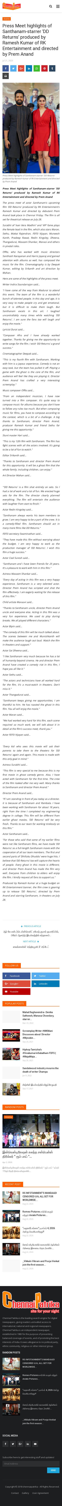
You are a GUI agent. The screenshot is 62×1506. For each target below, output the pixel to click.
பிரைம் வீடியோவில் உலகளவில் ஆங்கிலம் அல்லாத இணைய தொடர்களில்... (41, 1246)
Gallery (25, 1492)
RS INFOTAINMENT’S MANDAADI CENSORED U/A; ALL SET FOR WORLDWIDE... (39, 1196)
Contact (15, 1492)
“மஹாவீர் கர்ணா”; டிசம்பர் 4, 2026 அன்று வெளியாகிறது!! (38, 1230)
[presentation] (47, 1120)
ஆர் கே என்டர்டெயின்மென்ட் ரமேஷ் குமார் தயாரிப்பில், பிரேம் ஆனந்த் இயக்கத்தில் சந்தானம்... (31, 933)
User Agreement (40, 1492)
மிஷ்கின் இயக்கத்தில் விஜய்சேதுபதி (39, 1084)
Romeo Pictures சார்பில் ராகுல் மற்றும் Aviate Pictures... (37, 1213)
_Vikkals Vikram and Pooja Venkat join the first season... (40, 1263)
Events (7, 19)
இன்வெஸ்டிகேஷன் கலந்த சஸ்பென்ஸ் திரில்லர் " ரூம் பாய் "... (27, 1154)
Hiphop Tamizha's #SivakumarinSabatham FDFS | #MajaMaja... (39, 1053)
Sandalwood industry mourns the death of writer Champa (40, 1070)
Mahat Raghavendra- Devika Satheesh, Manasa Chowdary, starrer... (38, 1016)
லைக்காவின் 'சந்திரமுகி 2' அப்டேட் (31, 946)
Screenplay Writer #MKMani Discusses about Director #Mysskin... (37, 1034)
